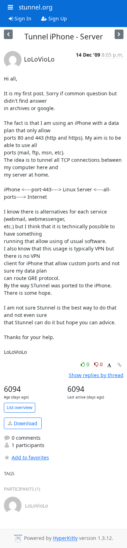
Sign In (22, 18)
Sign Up (57, 18)
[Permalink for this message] (119, 365)
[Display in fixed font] (109, 365)
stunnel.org (36, 7)
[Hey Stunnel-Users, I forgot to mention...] (8, 34)
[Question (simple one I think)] (119, 34)
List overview (19, 407)
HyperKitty (65, 538)
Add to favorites (30, 457)
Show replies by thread (96, 375)
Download (24, 423)
